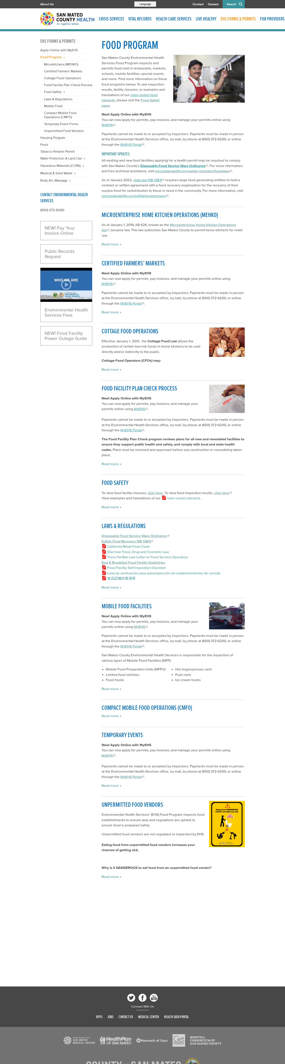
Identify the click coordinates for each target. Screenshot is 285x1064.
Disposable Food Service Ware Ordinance (134, 536)
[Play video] (66, 285)
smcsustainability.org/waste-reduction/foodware (192, 171)
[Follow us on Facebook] (142, 998)
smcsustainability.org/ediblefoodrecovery (134, 196)
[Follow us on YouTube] (154, 998)
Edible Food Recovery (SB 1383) (126, 541)
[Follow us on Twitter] (131, 998)
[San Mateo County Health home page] (67, 18)
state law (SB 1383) (147, 180)
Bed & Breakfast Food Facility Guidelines (133, 562)
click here (155, 493)
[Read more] (209, 79)
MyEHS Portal (131, 144)
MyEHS (107, 125)
